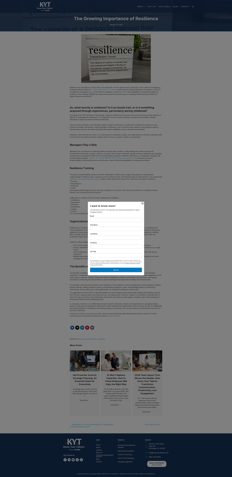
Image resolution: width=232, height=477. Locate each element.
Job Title (93, 251)
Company (93, 242)
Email (92, 216)
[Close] (142, 203)
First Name (94, 225)
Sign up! (116, 270)
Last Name (93, 234)
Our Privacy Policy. (98, 264)
